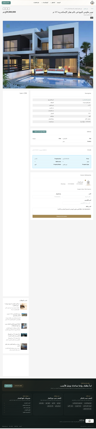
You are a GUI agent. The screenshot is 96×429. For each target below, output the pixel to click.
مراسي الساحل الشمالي (17, 405)
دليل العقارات (36, 2)
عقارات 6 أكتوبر (70, 406)
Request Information (62, 216)
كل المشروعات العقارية (17, 412)
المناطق (53, 2)
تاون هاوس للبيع (57, 406)
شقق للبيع (58, 403)
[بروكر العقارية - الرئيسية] (88, 3)
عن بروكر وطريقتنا (5, 426)
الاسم (90, 193)
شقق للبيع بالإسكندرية (87, 403)
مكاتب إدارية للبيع (50, 406)
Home (92, 8)
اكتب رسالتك (88, 206)
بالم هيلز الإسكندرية (87, 99)
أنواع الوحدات (45, 2)
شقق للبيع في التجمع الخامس (77, 403)
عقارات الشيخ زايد (78, 406)
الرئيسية (58, 2)
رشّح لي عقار (11, 426)
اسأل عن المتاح (6, 2)
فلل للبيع (53, 403)
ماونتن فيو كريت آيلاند (17, 407)
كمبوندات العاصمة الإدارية (87, 406)
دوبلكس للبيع (41, 403)
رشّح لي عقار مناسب (18, 385)
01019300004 (80, 184)
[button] (9, 9)
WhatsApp (63, 184)
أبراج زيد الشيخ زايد (17, 403)
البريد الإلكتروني (88, 200)
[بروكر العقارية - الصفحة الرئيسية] (89, 421)
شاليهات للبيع (48, 403)
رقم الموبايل (58, 193)
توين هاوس (86, 8)
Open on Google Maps (40, 131)
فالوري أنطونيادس (17, 410)
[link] (23, 306)
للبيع (91, 17)
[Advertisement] (15, 365)
